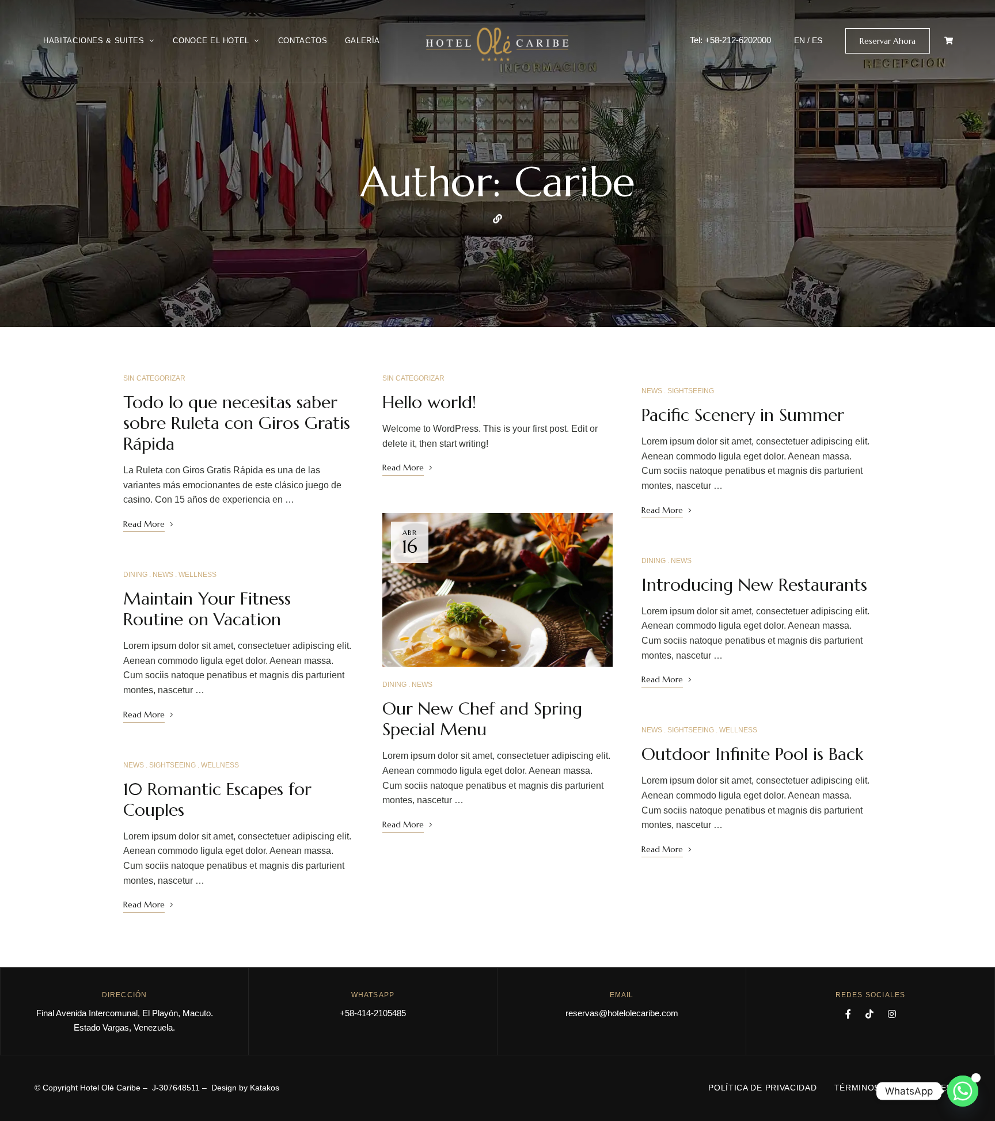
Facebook (848, 1014)
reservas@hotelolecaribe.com (621, 1013)
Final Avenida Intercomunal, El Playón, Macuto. (124, 1013)
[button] (887, 41)
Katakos (264, 1087)
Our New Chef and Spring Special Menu (482, 719)
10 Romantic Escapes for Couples (217, 799)
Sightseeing (172, 765)
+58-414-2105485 (373, 1013)
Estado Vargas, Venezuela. (124, 1027)
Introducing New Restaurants (754, 584)
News (163, 575)
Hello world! (429, 402)
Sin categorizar (154, 378)
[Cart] (948, 40)
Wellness (198, 575)
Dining (135, 575)
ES (817, 40)
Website (497, 218)
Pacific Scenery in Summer (742, 414)
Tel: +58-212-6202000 (730, 40)
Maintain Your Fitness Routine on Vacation (207, 609)
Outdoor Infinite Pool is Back (752, 754)
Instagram (892, 1014)
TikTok (869, 1014)
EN (799, 40)
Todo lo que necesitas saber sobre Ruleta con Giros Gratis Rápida (236, 423)
